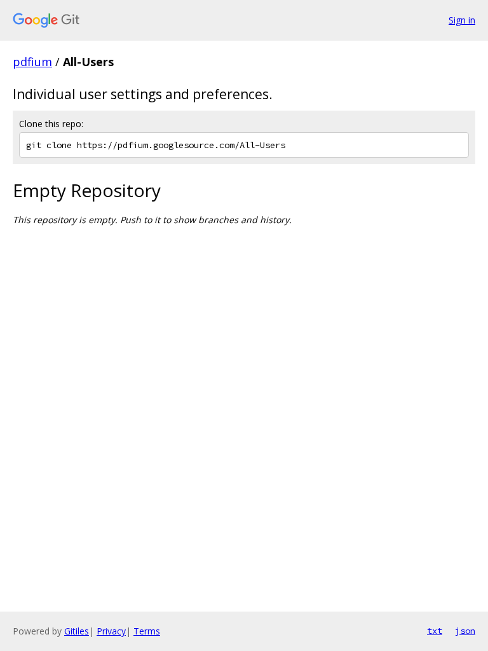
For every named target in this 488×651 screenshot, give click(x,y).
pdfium (32, 61)
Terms (146, 631)
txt (434, 630)
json (465, 630)
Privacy (111, 631)
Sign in (462, 20)
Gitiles (76, 631)
